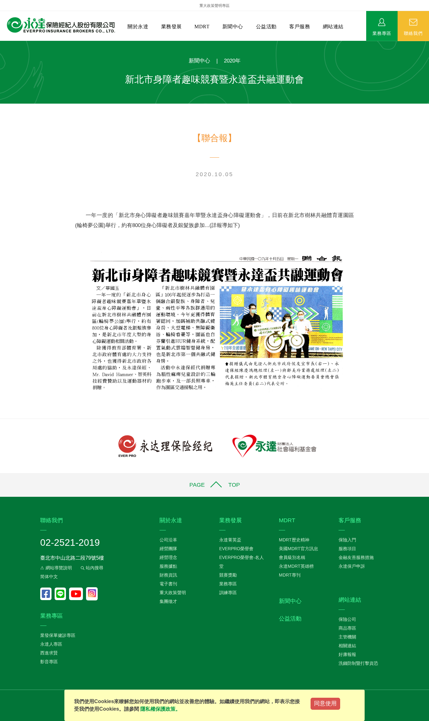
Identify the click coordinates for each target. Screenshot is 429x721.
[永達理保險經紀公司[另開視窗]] (165, 445)
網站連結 (333, 26)
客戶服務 (299, 26)
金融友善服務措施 (356, 557)
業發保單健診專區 (57, 635)
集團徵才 (168, 601)
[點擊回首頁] (58, 25)
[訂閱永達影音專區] (77, 594)
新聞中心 (232, 26)
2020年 (232, 61)
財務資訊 (168, 574)
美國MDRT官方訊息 (298, 548)
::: (2, 44)
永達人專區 (51, 644)
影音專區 (49, 661)
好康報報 (347, 654)
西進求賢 (49, 652)
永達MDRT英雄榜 (296, 566)
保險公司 (347, 619)
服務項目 (347, 548)
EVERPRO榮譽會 (236, 548)
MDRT (201, 26)
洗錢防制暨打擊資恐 (358, 663)
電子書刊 (168, 583)
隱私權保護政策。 (160, 709)
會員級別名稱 (292, 557)
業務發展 (171, 26)
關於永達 (138, 26)
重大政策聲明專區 (214, 5)
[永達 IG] (92, 593)
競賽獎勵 (228, 574)
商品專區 (347, 628)
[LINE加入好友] (62, 594)
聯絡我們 (413, 33)
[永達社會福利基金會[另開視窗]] (274, 445)
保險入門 (347, 539)
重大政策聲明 (173, 592)
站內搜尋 (93, 567)
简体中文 (49, 576)
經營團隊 (168, 548)
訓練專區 (228, 592)
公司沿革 (168, 539)
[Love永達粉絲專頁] (47, 594)
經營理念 (168, 557)
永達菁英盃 (230, 539)
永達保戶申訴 (352, 566)
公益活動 (266, 26)
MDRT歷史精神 (294, 539)
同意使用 (325, 703)
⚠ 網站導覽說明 (56, 567)
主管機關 (347, 636)
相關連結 (347, 645)
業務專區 (381, 33)
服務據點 (168, 566)
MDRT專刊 (290, 574)
